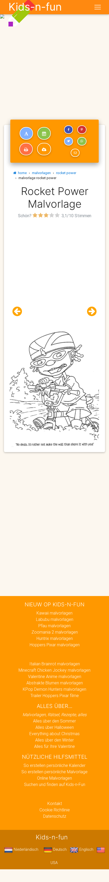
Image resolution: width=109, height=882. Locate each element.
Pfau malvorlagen (54, 625)
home (21, 173)
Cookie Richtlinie (54, 809)
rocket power (66, 173)
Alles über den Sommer (54, 721)
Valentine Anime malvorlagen (54, 676)
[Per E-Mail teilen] (75, 153)
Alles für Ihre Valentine (54, 746)
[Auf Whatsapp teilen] (81, 141)
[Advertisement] (54, 56)
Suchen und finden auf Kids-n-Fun (54, 784)
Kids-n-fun (35, 7)
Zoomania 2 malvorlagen (54, 632)
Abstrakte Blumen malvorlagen (54, 682)
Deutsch (59, 849)
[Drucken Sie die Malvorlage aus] (26, 149)
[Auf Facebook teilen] (68, 129)
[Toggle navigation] (97, 7)
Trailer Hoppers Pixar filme (54, 695)
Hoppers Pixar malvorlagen (55, 644)
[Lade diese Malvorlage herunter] (44, 149)
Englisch (85, 849)
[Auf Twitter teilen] (68, 141)
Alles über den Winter (54, 740)
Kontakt (54, 803)
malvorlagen (41, 173)
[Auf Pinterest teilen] (81, 129)
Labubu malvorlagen (54, 619)
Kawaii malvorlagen (54, 613)
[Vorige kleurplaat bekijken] (19, 311)
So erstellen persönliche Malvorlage (54, 771)
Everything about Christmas (54, 733)
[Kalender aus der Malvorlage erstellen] (44, 133)
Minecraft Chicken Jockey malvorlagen (54, 670)
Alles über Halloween (54, 727)
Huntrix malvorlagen (55, 638)
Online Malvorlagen (54, 778)
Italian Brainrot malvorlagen (54, 663)
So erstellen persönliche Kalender (54, 765)
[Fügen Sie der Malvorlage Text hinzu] (26, 133)
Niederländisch (25, 849)
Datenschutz (54, 816)
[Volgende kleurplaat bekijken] (90, 311)
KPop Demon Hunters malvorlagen (54, 689)
